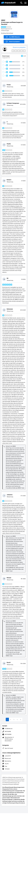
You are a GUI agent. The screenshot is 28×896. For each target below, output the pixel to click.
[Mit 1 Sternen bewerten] (13, 50)
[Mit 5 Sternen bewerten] (24, 50)
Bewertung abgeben (19, 47)
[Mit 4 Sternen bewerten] (21, 50)
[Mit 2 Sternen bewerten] (15, 50)
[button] (21, 3)
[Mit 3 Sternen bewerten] (18, 50)
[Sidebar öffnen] (25, 3)
